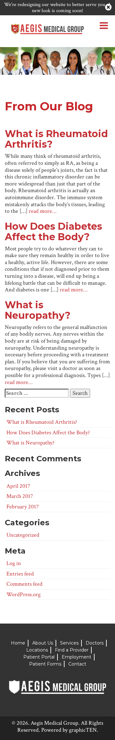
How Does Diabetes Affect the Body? (53, 231)
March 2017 (19, 496)
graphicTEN (83, 730)
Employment (76, 657)
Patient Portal (39, 657)
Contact (77, 664)
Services (69, 643)
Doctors (94, 643)
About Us (42, 643)
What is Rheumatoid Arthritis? (56, 139)
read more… (42, 211)
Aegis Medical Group (54, 723)
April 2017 (18, 486)
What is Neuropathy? (38, 310)
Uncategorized (22, 535)
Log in (13, 563)
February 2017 (22, 506)
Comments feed (24, 584)
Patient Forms (45, 664)
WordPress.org (23, 594)
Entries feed (20, 573)
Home (18, 643)
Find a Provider (71, 650)
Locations (37, 650)
